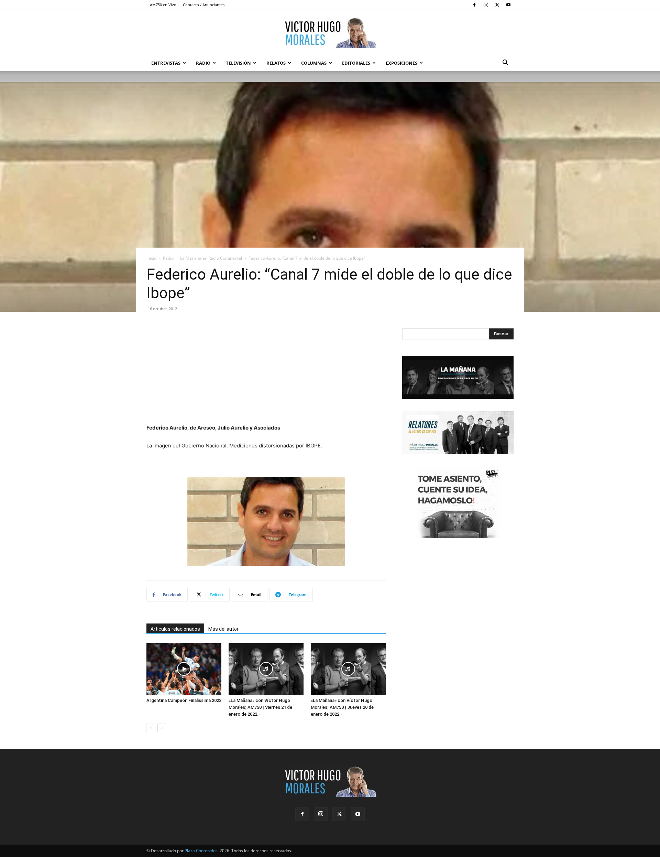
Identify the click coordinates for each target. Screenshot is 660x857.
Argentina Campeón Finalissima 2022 (183, 700)
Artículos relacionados (175, 629)
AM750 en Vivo (163, 4)
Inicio (151, 258)
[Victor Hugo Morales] (330, 32)
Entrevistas (165, 63)
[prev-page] (150, 728)
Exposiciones (401, 63)
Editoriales (356, 63)
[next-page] (161, 728)
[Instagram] (486, 5)
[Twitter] (497, 5)
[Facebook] (474, 5)
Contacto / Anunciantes (203, 4)
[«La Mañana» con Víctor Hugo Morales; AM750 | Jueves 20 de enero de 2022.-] (348, 669)
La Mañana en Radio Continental (211, 258)
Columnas (314, 63)
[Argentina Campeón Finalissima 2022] (183, 669)
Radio (203, 63)
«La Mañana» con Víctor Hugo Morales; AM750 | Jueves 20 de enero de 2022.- (342, 707)
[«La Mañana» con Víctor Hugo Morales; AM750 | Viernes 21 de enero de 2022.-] (266, 669)
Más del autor (223, 629)
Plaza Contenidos (201, 851)
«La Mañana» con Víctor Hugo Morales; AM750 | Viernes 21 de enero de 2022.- (260, 707)
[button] (505, 63)
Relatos (276, 63)
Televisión (238, 63)
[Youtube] (508, 5)
